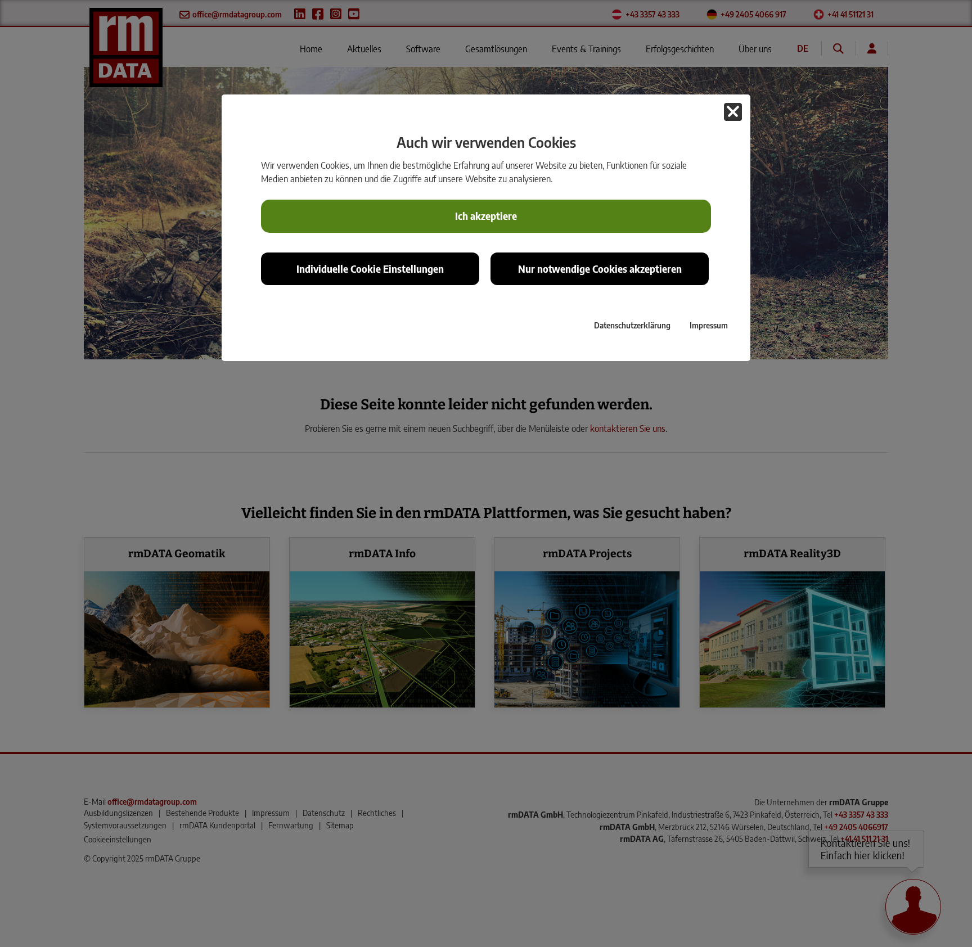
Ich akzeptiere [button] (486, 216)
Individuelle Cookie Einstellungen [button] (370, 269)
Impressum (709, 325)
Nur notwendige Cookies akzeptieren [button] (600, 269)
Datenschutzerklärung (632, 325)
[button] (733, 112)
